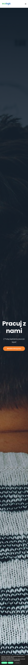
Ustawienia (17, 662)
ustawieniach (17, 660)
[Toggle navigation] (22, 3)
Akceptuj (4, 662)
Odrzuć (10, 662)
